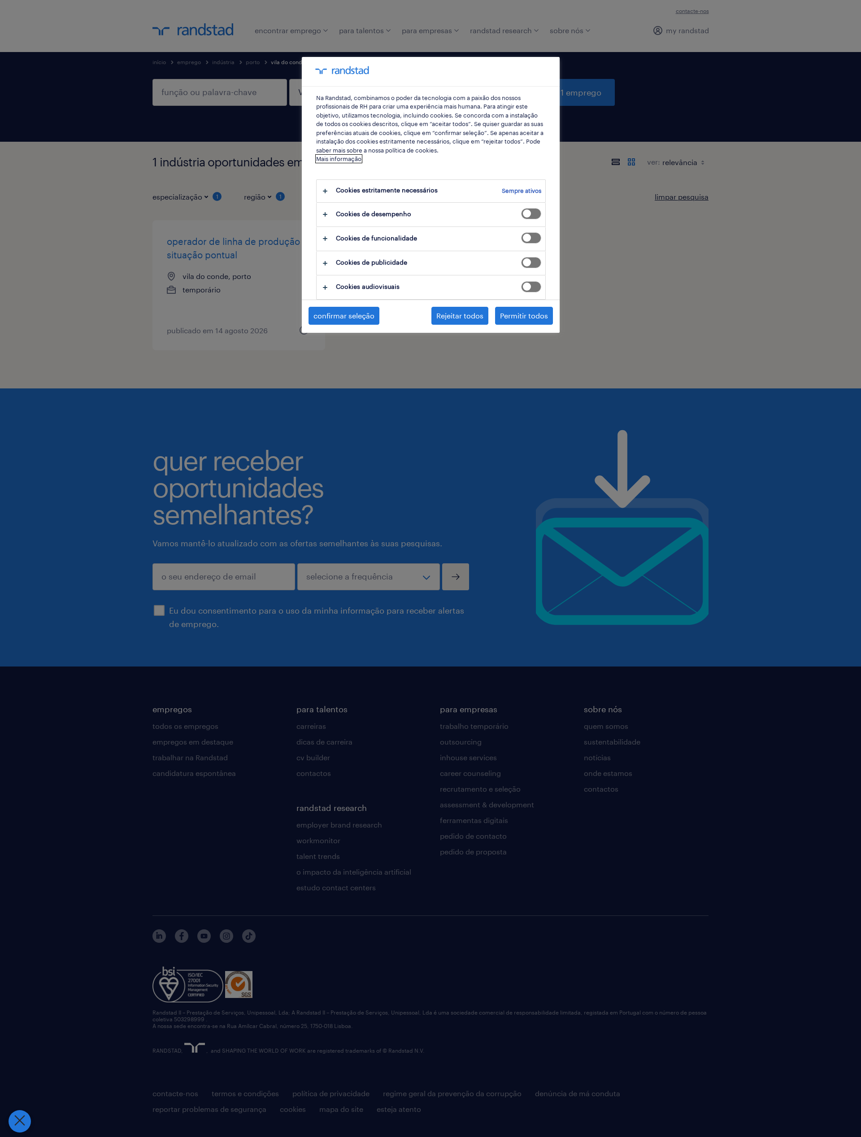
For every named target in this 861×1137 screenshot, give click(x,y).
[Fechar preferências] (20, 1121)
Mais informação (338, 158)
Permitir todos (524, 315)
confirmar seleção (343, 315)
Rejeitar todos (459, 315)
